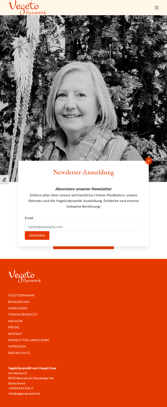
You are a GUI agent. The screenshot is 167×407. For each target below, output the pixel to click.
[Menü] (157, 8)
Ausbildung (18, 308)
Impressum (17, 346)
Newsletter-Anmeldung (28, 340)
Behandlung (19, 302)
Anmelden (37, 235)
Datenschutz (19, 353)
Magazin (15, 321)
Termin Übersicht (22, 314)
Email (29, 218)
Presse (13, 327)
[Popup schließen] (149, 161)
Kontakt (15, 334)
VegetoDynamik (21, 295)
